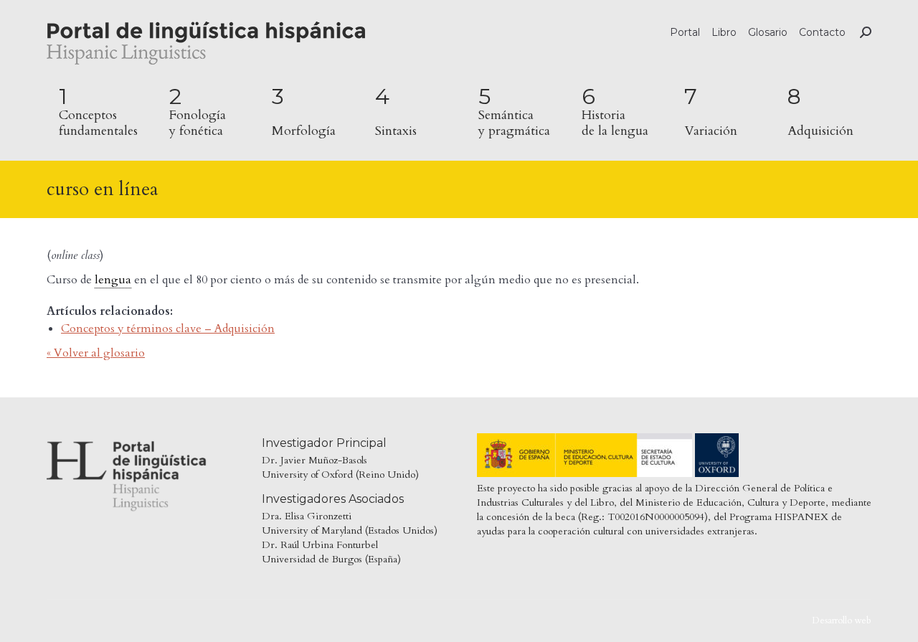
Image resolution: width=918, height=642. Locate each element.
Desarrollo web (841, 620)
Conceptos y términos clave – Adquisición (168, 328)
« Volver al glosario (96, 353)
